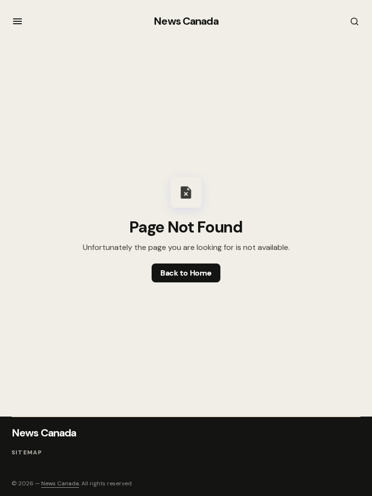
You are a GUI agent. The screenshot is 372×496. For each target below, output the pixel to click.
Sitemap (27, 452)
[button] (17, 21)
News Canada (186, 21)
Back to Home (185, 273)
